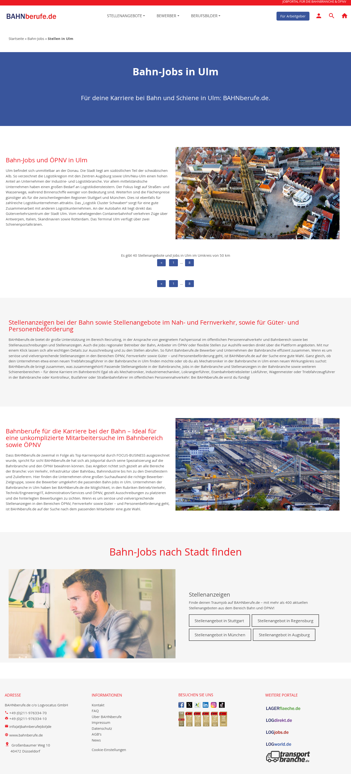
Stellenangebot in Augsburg (284, 635)
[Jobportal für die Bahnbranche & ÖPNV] (344, 16)
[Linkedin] (205, 705)
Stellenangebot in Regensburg (285, 620)
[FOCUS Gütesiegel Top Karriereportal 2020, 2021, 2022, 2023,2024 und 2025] (219, 719)
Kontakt (98, 705)
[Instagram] (214, 705)
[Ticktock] (222, 705)
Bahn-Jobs (35, 38)
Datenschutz (102, 728)
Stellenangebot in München (220, 635)
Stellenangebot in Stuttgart (219, 620)
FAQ (95, 710)
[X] (189, 705)
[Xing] (197, 705)
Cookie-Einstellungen (109, 749)
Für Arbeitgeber (293, 16)
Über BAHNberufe (107, 716)
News (96, 740)
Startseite (16, 38)
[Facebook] (181, 705)
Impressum (101, 722)
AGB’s (96, 734)
